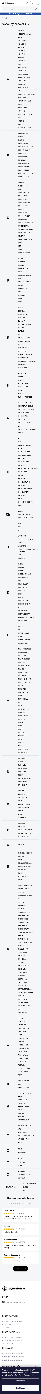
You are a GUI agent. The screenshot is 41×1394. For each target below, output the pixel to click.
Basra (20, 137)
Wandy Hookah (24, 1126)
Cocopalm (22, 213)
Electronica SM (24, 324)
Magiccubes (23, 652)
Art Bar (21, 104)
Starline (21, 996)
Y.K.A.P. (21, 1159)
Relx (20, 860)
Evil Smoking (23, 368)
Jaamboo (22, 536)
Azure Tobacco (24, 128)
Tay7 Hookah (23, 1028)
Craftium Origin (25, 239)
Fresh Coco (23, 387)
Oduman (21, 794)
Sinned (21, 946)
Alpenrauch (23, 74)
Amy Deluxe (23, 87)
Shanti (21, 909)
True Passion (23, 1072)
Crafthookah (24, 233)
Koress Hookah (24, 604)
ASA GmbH (22, 111)
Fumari (21, 393)
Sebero (21, 899)
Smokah (21, 956)
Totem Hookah (24, 1068)
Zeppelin (22, 1178)
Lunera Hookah (24, 643)
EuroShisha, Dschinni (27, 361)
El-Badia (21, 321)
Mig (19, 702)
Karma (21, 571)
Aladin (21, 57)
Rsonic (21, 880)
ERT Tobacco (23, 348)
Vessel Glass (23, 1106)
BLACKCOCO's (23, 163)
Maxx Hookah (24, 682)
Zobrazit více (20, 1268)
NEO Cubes (22, 771)
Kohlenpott (23, 587)
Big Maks (22, 153)
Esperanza (22, 351)
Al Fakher (22, 44)
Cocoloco (22, 206)
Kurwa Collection (26, 617)
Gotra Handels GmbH (27, 429)
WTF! (20, 1142)
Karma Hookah (24, 574)
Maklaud (22, 656)
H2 (19, 438)
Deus (20, 272)
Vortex (21, 1116)
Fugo (20, 390)
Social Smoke (23, 969)
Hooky (21, 499)
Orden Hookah (24, 804)
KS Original (23, 611)
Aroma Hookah (24, 101)
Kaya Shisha (23, 577)
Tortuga (21, 1065)
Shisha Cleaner (24, 912)
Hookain (21, 495)
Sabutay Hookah (25, 885)
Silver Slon (23, 939)
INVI (19, 527)
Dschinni (22, 295)
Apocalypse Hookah (26, 94)
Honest (21, 465)
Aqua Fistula (23, 97)
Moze (20, 729)
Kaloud (21, 567)
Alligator (22, 67)
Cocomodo (22, 209)
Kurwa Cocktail (24, 614)
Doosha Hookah (25, 282)
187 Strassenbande (30, 1184)
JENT (20, 543)
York (20, 1165)
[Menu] (38, 3)
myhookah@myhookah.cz (16, 1302)
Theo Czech (23, 1038)
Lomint (21, 636)
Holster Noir (23, 462)
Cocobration (23, 199)
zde (32, 1375)
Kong (20, 597)
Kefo (20, 581)
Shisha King (23, 919)
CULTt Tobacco (24, 253)
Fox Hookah (23, 383)
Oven (20, 814)
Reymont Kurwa (24, 866)
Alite (20, 64)
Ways (20, 1129)
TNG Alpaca (23, 1055)
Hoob (20, 475)
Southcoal (22, 979)
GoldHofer (23, 416)
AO (19, 91)
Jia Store (22, 546)
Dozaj (20, 285)
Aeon (20, 37)
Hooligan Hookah (25, 502)
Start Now (22, 999)
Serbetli (21, 902)
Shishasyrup (23, 929)
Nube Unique (23, 782)
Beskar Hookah (24, 150)
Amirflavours (24, 81)
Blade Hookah (24, 167)
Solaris (21, 976)
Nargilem (22, 765)
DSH (19, 292)
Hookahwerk (23, 492)
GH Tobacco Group (26, 409)
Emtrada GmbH (24, 338)
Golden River (23, 413)
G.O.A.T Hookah (24, 403)
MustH (21, 742)
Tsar (20, 1075)
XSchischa (22, 1152)
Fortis (20, 380)
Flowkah (22, 373)
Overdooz (22, 817)
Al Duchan (22, 41)
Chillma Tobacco (25, 518)
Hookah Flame (24, 482)
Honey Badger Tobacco (28, 468)
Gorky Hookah (24, 423)
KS (19, 607)
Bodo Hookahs (24, 170)
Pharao (21, 826)
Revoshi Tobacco (25, 863)
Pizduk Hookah (24, 833)
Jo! (19, 555)
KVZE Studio (23, 621)
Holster (21, 458)
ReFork (21, 856)
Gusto (20, 433)
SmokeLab (22, 959)
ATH (19, 118)
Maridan (21, 662)
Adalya (21, 31)
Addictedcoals (24, 34)
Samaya (21, 892)
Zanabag (22, 1171)
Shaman (21, 905)
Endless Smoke (24, 341)
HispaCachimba (24, 455)
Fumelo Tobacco (25, 397)
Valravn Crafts (24, 1093)
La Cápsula (22, 626)
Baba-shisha (23, 133)
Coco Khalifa (23, 192)
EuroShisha (23, 358)
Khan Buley (23, 584)
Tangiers (22, 1025)
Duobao (21, 302)
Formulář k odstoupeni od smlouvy (13, 1360)
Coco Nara (22, 196)
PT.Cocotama (23, 836)
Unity (20, 1084)
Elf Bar (21, 331)
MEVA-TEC (22, 689)
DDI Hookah (23, 268)
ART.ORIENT (22, 107)
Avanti (21, 124)
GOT (19, 426)
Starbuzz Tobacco (25, 989)
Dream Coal (23, 288)
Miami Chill (23, 699)
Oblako (21, 791)
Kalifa (20, 564)
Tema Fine (22, 1031)
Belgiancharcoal (25, 147)
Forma (21, 377)
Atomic (21, 121)
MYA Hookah (23, 749)
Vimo (20, 1110)
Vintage (21, 1113)
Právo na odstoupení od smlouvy (12, 1353)
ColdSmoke (23, 219)
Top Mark (22, 1062)
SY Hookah (22, 1012)
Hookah (21, 478)
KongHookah (23, 601)
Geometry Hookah (25, 406)
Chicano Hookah (25, 514)
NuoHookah (23, 785)
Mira (20, 706)
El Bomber (22, 314)
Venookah (22, 1100)
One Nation (22, 797)
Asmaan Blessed (25, 114)
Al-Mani (21, 54)
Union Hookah (24, 1081)
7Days (24, 1190)
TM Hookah (22, 1052)
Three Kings (23, 1045)
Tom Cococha (23, 1058)
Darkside (22, 262)
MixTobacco (23, 716)
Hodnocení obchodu (20, 1198)
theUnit (21, 1042)
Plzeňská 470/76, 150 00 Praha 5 (12, 1321)
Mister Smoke (23, 709)
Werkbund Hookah (26, 1136)
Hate (20, 448)
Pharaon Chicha (25, 830)
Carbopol (22, 186)
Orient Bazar (23, 807)
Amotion (21, 84)
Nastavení (20, 1381)
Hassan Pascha (24, 445)
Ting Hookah (23, 1048)
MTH (20, 739)
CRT (19, 246)
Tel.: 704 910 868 (7, 1344)
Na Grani (22, 758)
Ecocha (21, 311)
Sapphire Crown (25, 895)
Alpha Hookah (24, 77)
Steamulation (24, 1006)
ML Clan (21, 719)
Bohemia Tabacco (25, 173)
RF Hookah (22, 870)
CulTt (20, 249)
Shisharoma (23, 925)
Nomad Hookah (24, 778)
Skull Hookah (24, 949)
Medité (21, 686)
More (20, 726)
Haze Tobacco (24, 452)
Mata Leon (22, 672)
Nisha (20, 775)
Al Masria (22, 51)
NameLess (22, 761)
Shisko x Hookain (25, 932)
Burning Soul (23, 177)
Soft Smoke (23, 972)
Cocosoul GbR (24, 216)
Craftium (22, 236)
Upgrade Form (24, 1087)
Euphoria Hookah (25, 354)
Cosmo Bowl (23, 226)
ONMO (20, 801)
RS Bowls (22, 876)
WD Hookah (23, 1132)
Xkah (20, 1149)
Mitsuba (21, 712)
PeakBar (21, 823)
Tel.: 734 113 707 (7, 1327)
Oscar (20, 811)
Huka (20, 505)
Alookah (22, 71)
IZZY (19, 530)
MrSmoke (22, 736)
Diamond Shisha (24, 275)
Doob (20, 278)
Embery (21, 334)
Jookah (21, 558)
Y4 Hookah (22, 1162)
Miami (20, 696)
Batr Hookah (23, 143)
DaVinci (21, 265)
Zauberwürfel (24, 1174)
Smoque (21, 962)
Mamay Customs (24, 659)
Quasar (21, 845)
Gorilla (21, 419)
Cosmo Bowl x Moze (26, 229)
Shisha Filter (23, 915)
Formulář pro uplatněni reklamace (13, 1356)
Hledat (36, 9)
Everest (21, 364)
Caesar (21, 182)
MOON (20, 722)
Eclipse (21, 308)
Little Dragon (24, 633)
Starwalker (23, 1002)
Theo (20, 1035)
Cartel (21, 189)
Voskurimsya (23, 1120)
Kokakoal (22, 591)
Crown (21, 243)
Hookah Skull (24, 485)
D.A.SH (20, 258)
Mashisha (22, 669)
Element (21, 328)
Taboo (20, 1018)
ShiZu (20, 935)
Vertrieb (21, 1103)
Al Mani (21, 47)
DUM (20, 298)
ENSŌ (20, 344)
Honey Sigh (22, 472)
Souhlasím (20, 1388)
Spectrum (22, 986)
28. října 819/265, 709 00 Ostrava (12, 1337)
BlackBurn (22, 157)
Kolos (20, 594)
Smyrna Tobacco (25, 966)
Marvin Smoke (24, 666)
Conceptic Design (25, 223)
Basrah (21, 140)
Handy (20, 442)
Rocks (20, 873)
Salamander (23, 889)
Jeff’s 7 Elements (25, 539)
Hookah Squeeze (25, 489)
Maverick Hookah (25, 679)
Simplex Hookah (25, 942)
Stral (20, 1009)
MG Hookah (23, 692)
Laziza (20, 630)
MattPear (22, 676)
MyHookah (22, 752)
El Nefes (21, 318)
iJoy (20, 523)
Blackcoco (23, 160)
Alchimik (22, 61)
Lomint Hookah (24, 640)
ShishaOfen (23, 922)
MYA (19, 746)
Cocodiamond (24, 203)
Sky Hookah (23, 952)
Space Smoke (23, 982)
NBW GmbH (22, 768)
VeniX (20, 1096)
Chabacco (22, 511)
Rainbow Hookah (25, 853)
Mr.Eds (21, 732)
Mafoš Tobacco (24, 649)
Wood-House (23, 1139)
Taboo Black (23, 1021)
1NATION (25, 1187)
